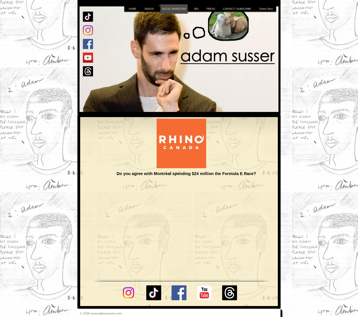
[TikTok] (88, 17)
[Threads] (88, 71)
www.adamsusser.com (106, 313)
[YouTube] (88, 58)
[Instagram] (88, 30)
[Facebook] (88, 44)
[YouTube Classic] (204, 292)
